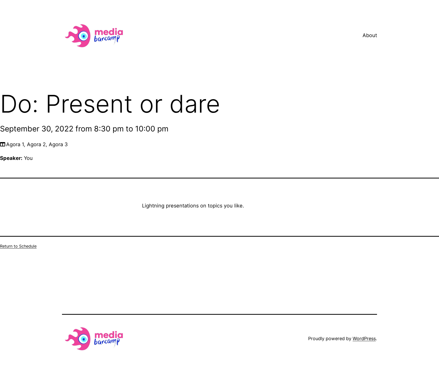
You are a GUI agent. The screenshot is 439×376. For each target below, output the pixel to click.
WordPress (364, 338)
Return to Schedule (18, 246)
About (370, 35)
